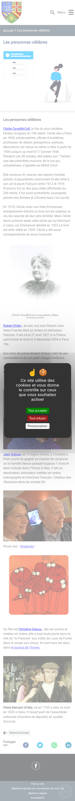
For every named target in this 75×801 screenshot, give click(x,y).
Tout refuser (37, 418)
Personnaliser (37, 426)
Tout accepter (37, 410)
